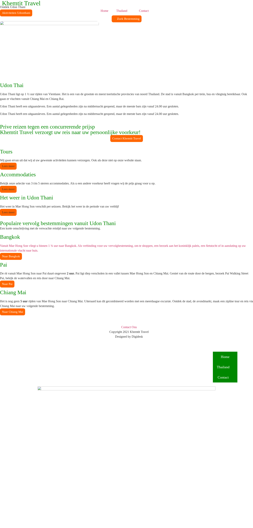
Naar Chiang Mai (12, 311)
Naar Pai (7, 284)
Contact (144, 10)
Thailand (121, 10)
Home (104, 10)
